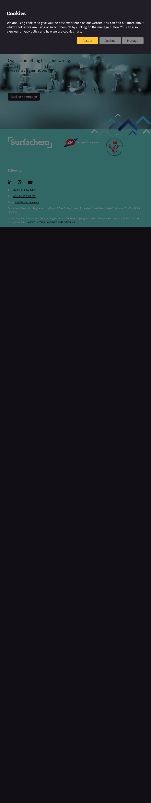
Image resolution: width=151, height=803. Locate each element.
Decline (110, 40)
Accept (87, 40)
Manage (132, 40)
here (78, 31)
